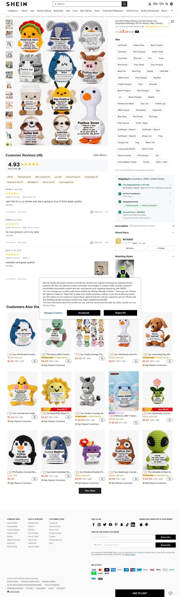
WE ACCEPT (96, 565)
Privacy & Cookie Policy (146, 553)
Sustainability (12, 526)
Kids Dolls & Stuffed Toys (35, 16)
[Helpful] (92, 212)
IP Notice (29, 588)
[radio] (122, 45)
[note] (53, 365)
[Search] (124, 4)
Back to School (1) (43, 177)
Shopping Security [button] (130, 202)
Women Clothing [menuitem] (44, 11)
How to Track (33, 537)
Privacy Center (12, 581)
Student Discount (13, 540)
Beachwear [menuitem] (58, 11)
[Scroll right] (172, 10)
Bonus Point (53, 530)
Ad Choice (61, 588)
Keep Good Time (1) (15, 182)
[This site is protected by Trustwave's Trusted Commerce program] (93, 579)
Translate (9, 205)
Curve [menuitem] (75, 11)
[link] (155, 3)
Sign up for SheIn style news (105, 532)
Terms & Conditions (52, 585)
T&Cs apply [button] (127, 196)
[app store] (141, 526)
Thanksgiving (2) (24, 177)
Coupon (52, 537)
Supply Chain (12, 533)
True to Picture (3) (73, 177)
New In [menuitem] (25, 11)
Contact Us (53, 523)
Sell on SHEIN (33, 547)
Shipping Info (33, 523)
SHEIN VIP (32, 543)
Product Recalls (55, 533)
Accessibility (41, 588)
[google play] (146, 526)
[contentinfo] (133, 571)
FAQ (50, 543)
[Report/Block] (106, 212)
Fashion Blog (12, 547)
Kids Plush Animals (75, 16)
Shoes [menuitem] (97, 11)
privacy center (129, 555)
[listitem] (124, 272)
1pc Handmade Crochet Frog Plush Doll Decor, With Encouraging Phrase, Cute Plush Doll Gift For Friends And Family (158, 413)
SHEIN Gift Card (55, 540)
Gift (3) (10, 177)
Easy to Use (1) (49, 182)
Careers (10, 537)
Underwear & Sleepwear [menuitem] (112, 11)
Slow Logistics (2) (66, 182)
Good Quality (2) (91, 177)
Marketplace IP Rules (15, 588)
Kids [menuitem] (68, 11)
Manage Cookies (48, 581)
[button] (166, 4)
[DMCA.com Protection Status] (100, 579)
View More (90, 490)
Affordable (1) (33, 182)
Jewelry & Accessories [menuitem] (150, 11)
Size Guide (32, 540)
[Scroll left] (168, 10)
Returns (31, 526)
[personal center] (149, 4)
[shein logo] (16, 4)
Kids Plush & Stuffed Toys (56, 16)
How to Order (33, 533)
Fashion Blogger (13, 530)
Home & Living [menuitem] (132, 11)
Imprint (51, 588)
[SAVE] (170, 593)
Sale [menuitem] (32, 11)
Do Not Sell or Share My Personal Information (24, 585)
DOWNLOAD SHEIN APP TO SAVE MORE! (156, 519)
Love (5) (58, 177)
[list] (113, 524)
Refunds (31, 530)
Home (8, 16)
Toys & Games (17, 16)
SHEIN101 (11, 543)
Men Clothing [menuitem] (86, 11)
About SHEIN (12, 523)
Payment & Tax (55, 526)
